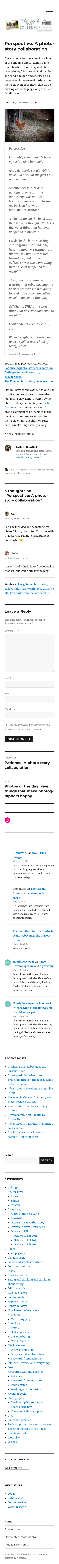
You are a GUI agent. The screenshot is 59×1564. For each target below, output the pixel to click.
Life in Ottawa (16, 1345)
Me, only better (20, 1336)
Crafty (11, 1270)
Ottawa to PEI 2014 (25, 1235)
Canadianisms (16, 1257)
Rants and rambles (19, 1420)
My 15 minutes (20, 1341)
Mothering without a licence (25, 1371)
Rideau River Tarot (16, 1544)
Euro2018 (16, 1218)
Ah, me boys (15, 1191)
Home (8, 1521)
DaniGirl (13, 469)
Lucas (14, 1196)
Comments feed (17, 1502)
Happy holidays (17, 1305)
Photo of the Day (21, 1406)
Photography (16, 1398)
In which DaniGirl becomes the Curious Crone (33, 935)
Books (11, 1248)
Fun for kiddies (17, 1297)
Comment (12, 631)
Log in (12, 1493)
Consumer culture (19, 1266)
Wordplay (14, 1437)
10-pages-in (18, 1253)
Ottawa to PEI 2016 (26, 1244)
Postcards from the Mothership (20, 1554)
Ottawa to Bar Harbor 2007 (27, 1222)
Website (10, 709)
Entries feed (15, 1498)
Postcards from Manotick (26, 1358)
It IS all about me (18, 1332)
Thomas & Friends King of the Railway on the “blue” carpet (32, 1008)
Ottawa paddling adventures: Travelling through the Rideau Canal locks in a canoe (30, 1080)
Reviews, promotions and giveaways (30, 1424)
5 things (13, 1187)
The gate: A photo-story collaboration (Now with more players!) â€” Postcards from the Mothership (29, 589)
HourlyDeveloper (23, 961)
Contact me (12, 1529)
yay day (12, 1441)
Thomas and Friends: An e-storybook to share (30, 893)
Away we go (15, 1209)
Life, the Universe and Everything (29, 1363)
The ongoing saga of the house (27, 1428)
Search (9, 1155)
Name (8, 678)
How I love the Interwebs (23, 1310)
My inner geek (17, 1393)
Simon (15, 1200)
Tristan (15, 1205)
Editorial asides (17, 1288)
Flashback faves (17, 1292)
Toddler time (19, 1384)
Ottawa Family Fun (22, 1349)
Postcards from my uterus (27, 1380)
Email (8, 693)
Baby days (17, 1376)
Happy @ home (17, 1301)
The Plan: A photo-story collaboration (29, 381)
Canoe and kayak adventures (25, 1262)
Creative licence (45, 469)
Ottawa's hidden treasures (27, 1354)
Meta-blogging (20, 1319)
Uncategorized (17, 1433)
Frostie (15, 1327)
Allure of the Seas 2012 (25, 1213)
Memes (15, 1314)
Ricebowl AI (20, 852)
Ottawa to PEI (19, 1231)
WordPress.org (17, 1506)
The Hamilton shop (25, 931)
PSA (10, 1415)
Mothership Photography (17, 473)
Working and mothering (26, 1389)
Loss (10, 1367)
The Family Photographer (27, 1411)
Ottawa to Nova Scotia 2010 (28, 1226)
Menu (49, 11)
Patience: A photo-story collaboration (29, 368)
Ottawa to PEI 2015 (25, 1240)
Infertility (14, 1323)
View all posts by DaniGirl (28, 457)
